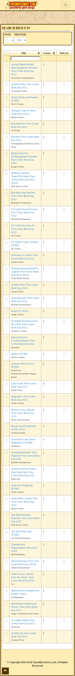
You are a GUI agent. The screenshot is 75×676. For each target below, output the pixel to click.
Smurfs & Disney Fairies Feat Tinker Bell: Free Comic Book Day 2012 (23, 472)
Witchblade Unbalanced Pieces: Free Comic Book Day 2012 (24, 607)
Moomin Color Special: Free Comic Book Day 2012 (23, 413)
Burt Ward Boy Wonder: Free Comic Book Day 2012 (23, 196)
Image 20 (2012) (19, 311)
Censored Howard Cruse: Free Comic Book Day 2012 (24, 212)
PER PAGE (20, 34)
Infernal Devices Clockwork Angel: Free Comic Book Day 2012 (23, 340)
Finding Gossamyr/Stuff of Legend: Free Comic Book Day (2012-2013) (24, 271)
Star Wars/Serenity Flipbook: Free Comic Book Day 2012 (25, 518)
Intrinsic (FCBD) (19, 354)
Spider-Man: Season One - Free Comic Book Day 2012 (25, 501)
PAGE (7, 34)
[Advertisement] (37, 17)
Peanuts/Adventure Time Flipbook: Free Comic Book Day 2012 (25, 455)
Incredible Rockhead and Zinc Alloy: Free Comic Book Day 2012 (24, 324)
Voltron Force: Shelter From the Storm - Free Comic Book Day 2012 (23, 577)
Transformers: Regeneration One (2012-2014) (24, 547)
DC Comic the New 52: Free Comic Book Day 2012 (23, 228)
